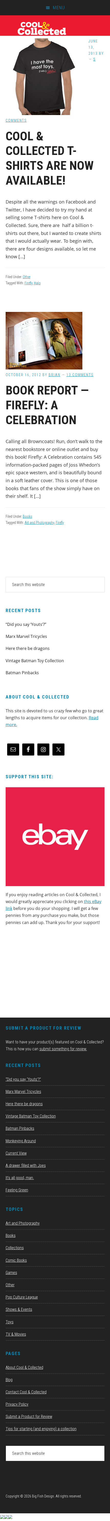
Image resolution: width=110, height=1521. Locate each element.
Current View (16, 1153)
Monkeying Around (21, 1141)
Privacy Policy (17, 1404)
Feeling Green (17, 1190)
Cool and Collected (55, 28)
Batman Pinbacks (22, 672)
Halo (37, 283)
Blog (9, 1379)
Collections (15, 1247)
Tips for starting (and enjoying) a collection (41, 1428)
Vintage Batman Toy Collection (35, 660)
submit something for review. (63, 1048)
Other (26, 277)
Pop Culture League (22, 1297)
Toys (10, 1322)
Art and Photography (39, 523)
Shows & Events (19, 1309)
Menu (59, 7)
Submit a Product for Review (29, 1416)
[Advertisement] (44, 973)
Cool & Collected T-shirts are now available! (50, 158)
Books (27, 516)
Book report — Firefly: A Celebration (47, 405)
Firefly (28, 283)
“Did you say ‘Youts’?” (26, 624)
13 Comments (80, 375)
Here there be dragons (28, 648)
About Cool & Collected (24, 1367)
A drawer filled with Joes (26, 1165)
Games (11, 1272)
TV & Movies (16, 1334)
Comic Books (16, 1260)
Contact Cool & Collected (26, 1392)
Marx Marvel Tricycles (26, 636)
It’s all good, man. (20, 1177)
